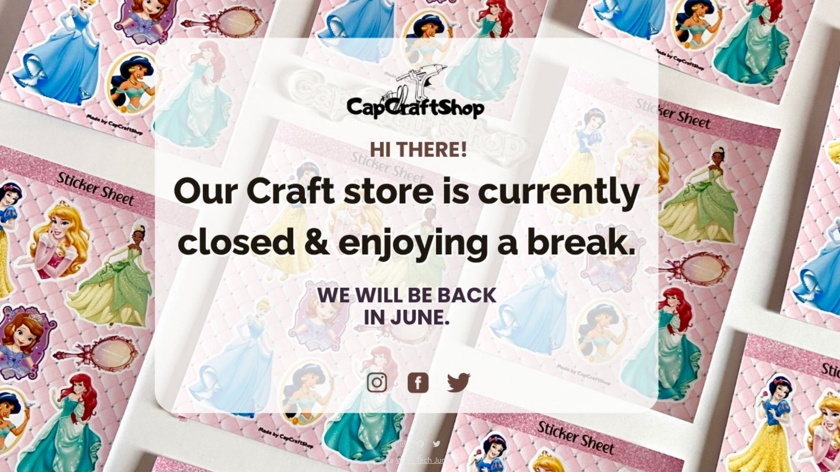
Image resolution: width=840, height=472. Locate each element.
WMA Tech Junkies (427, 460)
